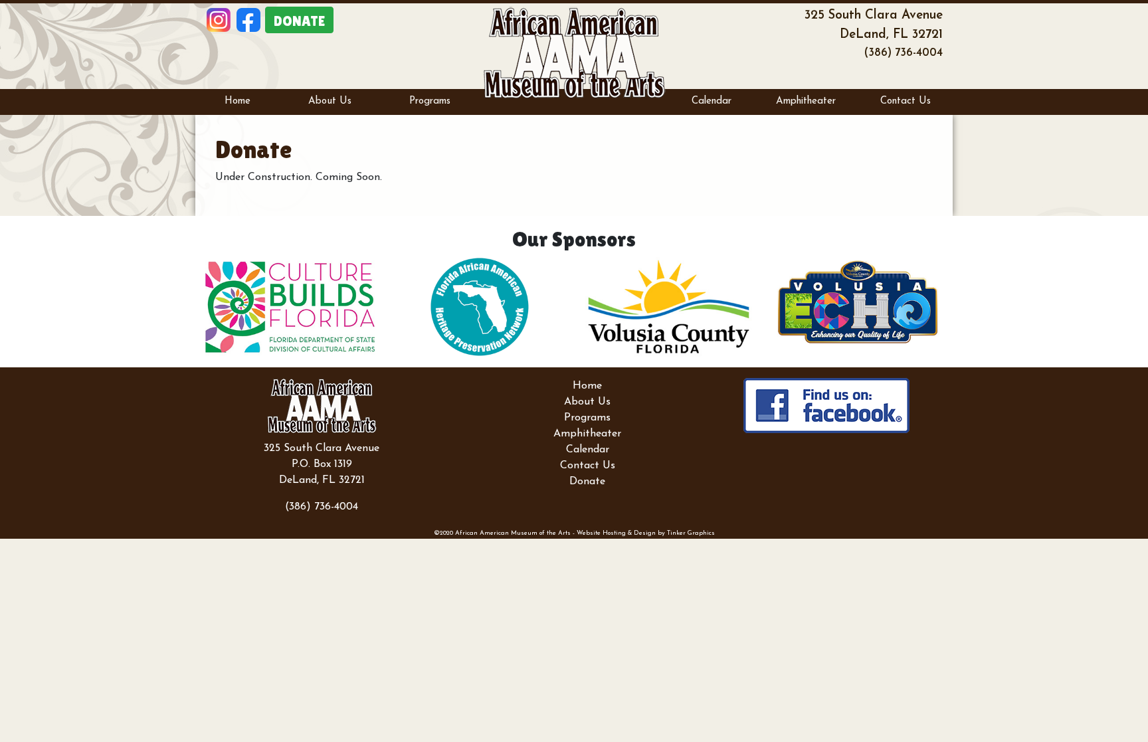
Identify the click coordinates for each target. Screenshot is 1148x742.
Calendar (711, 101)
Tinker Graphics (691, 533)
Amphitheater (806, 101)
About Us (329, 101)
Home (237, 101)
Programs (429, 101)
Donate (587, 481)
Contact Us (905, 101)
